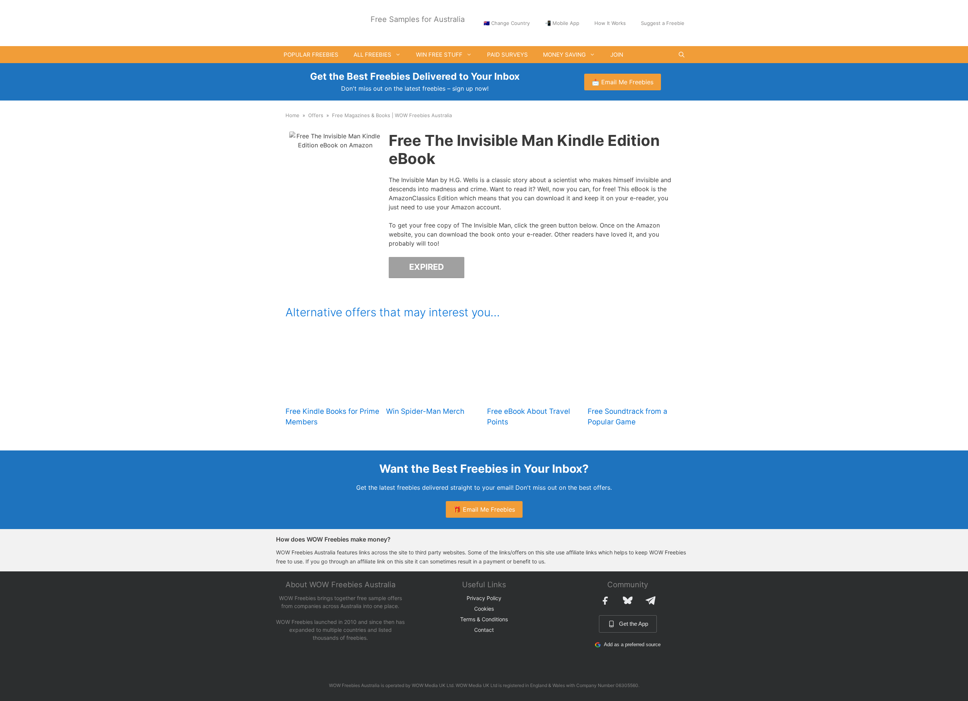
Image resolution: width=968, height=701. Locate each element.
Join (616, 54)
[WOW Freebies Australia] (304, 22)
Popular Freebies (311, 54)
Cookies (484, 608)
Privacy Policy (484, 598)
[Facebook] (605, 600)
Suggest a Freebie (662, 23)
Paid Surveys (507, 54)
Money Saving (564, 54)
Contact (484, 630)
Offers (315, 115)
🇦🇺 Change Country (507, 23)
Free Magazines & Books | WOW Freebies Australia (392, 115)
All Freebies (372, 54)
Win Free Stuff (439, 54)
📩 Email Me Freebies (622, 82)
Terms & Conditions (484, 619)
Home (292, 115)
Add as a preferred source (632, 644)
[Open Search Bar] (681, 54)
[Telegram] (650, 600)
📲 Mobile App (562, 23)
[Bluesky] (627, 600)
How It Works (610, 23)
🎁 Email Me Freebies (484, 509)
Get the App (633, 624)
